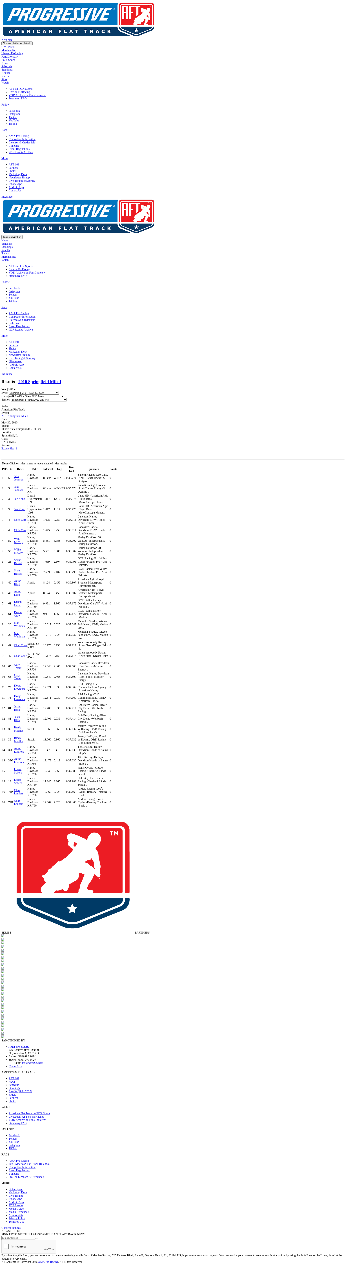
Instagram (14, 113)
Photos (12, 170)
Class (4, 396)
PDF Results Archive (21, 152)
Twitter (13, 117)
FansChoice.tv (9, 56)
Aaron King (17, 582)
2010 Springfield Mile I (39, 381)
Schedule (6, 66)
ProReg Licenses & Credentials (26, 1176)
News (4, 63)
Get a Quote (16, 1189)
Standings (7, 69)
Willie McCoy (18, 541)
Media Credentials (19, 1211)
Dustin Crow (18, 603)
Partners (13, 167)
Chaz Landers (18, 792)
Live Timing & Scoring (22, 180)
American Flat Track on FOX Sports (29, 1113)
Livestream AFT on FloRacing (26, 1116)
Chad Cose (20, 645)
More (4, 158)
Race (4, 129)
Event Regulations (19, 148)
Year (4, 389)
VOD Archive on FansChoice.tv (27, 95)
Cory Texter (17, 666)
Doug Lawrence (19, 687)
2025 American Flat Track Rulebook (29, 1163)
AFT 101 (14, 164)
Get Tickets (7, 46)
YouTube (14, 120)
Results (5, 72)
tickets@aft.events (32, 1062)
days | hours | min (17, 43)
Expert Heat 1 (9, 448)
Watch (5, 82)
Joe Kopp (19, 498)
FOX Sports (8, 59)
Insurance (6, 196)
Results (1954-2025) (20, 1091)
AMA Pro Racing (19, 135)
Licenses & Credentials (22, 142)
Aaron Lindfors (19, 750)
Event (4, 392)
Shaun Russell (18, 561)
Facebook (14, 110)
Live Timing (16, 1195)
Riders (5, 76)
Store (4, 79)
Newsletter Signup (19, 177)
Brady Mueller (18, 729)
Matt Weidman (19, 624)
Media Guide (16, 1208)
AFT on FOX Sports (20, 88)
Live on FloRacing (12, 53)
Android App (16, 187)
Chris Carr (20, 519)
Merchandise (8, 50)
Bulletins (14, 145)
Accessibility (16, 1215)
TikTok (13, 123)
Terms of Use (16, 1221)
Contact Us (15, 190)
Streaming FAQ (18, 98)
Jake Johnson (18, 478)
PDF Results (16, 1205)
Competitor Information (22, 139)
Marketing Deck (18, 174)
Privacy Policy (17, 1218)
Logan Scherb (18, 771)
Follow (5, 104)
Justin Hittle (17, 708)
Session (5, 399)
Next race (6, 39)
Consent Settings (11, 1227)
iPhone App (15, 183)
